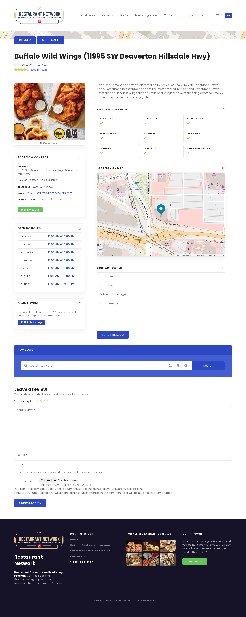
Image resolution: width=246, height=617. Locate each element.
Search (208, 365)
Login (189, 15)
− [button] (101, 180)
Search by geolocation (185, 366)
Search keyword (25, 366)
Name (20, 455)
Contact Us (171, 15)
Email (19, 465)
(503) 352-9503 (43, 186)
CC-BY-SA (220, 255)
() (39, 69)
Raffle (124, 15)
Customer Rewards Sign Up (90, 550)
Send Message (113, 335)
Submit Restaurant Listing (90, 545)
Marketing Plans (146, 15)
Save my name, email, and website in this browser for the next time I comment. (61, 472)
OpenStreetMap (198, 255)
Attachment (25, 481)
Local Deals (87, 15)
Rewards (107, 15)
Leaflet (177, 255)
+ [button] (101, 176)
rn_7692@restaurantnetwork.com (49, 193)
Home (74, 539)
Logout (205, 15)
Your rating (22, 401)
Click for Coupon (50, 199)
